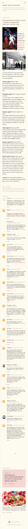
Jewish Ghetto (21, 323)
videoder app (10, 342)
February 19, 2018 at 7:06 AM (13, 222)
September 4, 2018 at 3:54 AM (13, 366)
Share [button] (3, 186)
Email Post (8, 186)
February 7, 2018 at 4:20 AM (17, 210)
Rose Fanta (16, 276)
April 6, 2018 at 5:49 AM (15, 269)
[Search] (25, 2)
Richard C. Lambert (12, 364)
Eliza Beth (9, 425)
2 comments (11, 483)
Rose (8, 269)
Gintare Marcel (18, 524)
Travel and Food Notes (11, 5)
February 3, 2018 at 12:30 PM (17, 198)
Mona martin (10, 282)
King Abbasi (10, 416)
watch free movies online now (17, 262)
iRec (23, 204)
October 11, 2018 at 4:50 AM (16, 374)
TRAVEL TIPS (13, 250)
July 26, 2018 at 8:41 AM (17, 347)
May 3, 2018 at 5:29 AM (12, 306)
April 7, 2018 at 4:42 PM (19, 282)
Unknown (9, 347)
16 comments (9, 512)
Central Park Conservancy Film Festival (21, 44)
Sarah (8, 374)
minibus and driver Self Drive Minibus (16, 216)
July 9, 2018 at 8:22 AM (19, 340)
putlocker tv (10, 288)
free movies (22, 229)
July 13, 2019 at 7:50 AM (19, 416)
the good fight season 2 (17, 369)
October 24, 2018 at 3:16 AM (13, 402)
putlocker (12, 300)
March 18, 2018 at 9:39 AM (18, 244)
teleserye (20, 419)
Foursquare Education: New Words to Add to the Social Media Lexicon (14, 478)
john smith (9, 244)
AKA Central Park (9, 188)
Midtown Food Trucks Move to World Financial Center (13, 509)
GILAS (8, 198)
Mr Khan (9, 328)
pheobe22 (9, 319)
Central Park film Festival (19, 188)
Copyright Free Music (19, 314)
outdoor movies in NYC (19, 191)
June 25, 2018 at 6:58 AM (17, 328)
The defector (10, 382)
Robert (9, 210)
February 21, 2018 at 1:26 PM (13, 235)
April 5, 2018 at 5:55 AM (19, 256)
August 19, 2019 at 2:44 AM (18, 425)
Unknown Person (11, 400)
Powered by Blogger (15, 521)
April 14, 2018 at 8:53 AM (19, 293)
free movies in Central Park (8, 191)
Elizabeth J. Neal (11, 234)
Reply (8, 206)
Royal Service (10, 256)
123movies (18, 239)
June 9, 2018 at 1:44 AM (18, 319)
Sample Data (10, 340)
